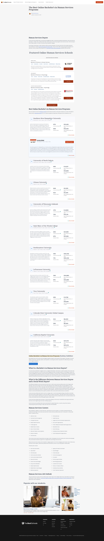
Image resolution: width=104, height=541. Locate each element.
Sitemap (46, 535)
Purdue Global (40, 140)
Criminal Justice (63, 525)
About (37, 535)
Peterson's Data (43, 111)
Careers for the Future (64, 527)
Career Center (40, 2)
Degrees (54, 519)
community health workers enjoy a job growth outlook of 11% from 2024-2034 (56, 478)
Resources (71, 519)
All (69, 526)
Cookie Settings (62, 535)
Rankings (45, 519)
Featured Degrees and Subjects (30, 2)
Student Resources (49, 2)
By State (44, 521)
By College (44, 523)
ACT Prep (70, 523)
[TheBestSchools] (6, 2)
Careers (62, 519)
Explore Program (69, 141)
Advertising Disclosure (52, 535)
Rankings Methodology (33, 363)
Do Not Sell (41, 535)
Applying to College (72, 521)
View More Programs (52, 105)
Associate (53, 521)
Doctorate (53, 526)
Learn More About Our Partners (52, 57)
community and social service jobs (45, 46)
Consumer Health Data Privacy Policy (78, 535)
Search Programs (99, 2)
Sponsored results (38, 113)
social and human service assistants (53, 48)
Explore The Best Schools (18, 2)
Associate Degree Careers (63, 522)
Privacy (58, 535)
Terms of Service (69, 535)
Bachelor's (53, 523)
